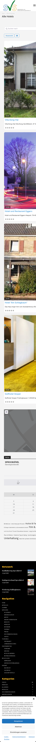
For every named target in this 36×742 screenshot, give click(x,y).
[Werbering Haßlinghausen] (31, 592)
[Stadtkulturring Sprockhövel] (31, 573)
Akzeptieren (18, 721)
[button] (34, 699)
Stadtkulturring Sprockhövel (12, 571)
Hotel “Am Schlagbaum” (16, 302)
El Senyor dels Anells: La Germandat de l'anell (16, 527)
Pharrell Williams (8, 535)
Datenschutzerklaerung (19, 736)
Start (3, 13)
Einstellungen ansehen (18, 732)
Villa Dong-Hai (11, 120)
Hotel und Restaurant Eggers (18, 211)
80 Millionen (7, 524)
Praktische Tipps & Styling (20, 535)
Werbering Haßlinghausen (11, 590)
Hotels (8, 116)
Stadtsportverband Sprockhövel (13, 580)
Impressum (32, 736)
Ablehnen (18, 727)
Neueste (9, 35)
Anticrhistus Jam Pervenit (17, 524)
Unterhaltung (11, 538)
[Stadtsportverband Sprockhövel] (31, 582)
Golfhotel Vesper (13, 394)
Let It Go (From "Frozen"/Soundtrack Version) (16, 531)
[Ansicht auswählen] (17, 36)
